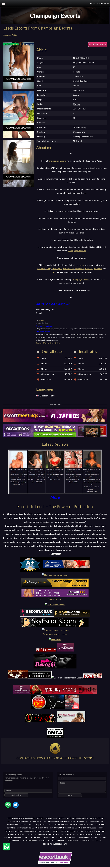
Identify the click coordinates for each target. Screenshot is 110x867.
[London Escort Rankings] (55, 571)
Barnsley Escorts (26, 834)
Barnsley (89, 268)
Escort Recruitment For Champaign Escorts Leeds (73, 828)
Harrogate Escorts (69, 831)
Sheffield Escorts (33, 837)
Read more (56, 554)
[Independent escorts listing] (46, 651)
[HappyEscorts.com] (21, 693)
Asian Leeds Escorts (88, 837)
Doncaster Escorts (53, 837)
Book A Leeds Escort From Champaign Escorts (67, 818)
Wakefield (79, 268)
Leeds (81, 265)
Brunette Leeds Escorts (34, 841)
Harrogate (57, 268)
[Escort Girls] (55, 639)
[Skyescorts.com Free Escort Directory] (55, 626)
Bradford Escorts (45, 834)
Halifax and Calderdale (89, 834)
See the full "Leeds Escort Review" (48, 343)
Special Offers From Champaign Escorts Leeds (64, 821)
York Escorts (87, 831)
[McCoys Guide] (40, 721)
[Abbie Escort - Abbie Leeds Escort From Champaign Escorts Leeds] (18, 65)
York (53, 272)
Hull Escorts (70, 837)
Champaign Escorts (55, 15)
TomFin (41, 320)
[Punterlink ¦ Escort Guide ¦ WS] (55, 709)
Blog (42, 824)
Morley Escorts (50, 831)
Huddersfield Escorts (66, 834)
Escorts (6, 35)
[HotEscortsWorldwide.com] (55, 575)
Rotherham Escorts (13, 837)
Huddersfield (68, 268)
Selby (48, 268)
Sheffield (98, 268)
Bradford (41, 268)
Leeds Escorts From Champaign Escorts (25, 818)
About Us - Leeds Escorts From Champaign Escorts (70, 824)
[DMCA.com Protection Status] (55, 737)
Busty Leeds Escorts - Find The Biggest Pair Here (69, 841)
